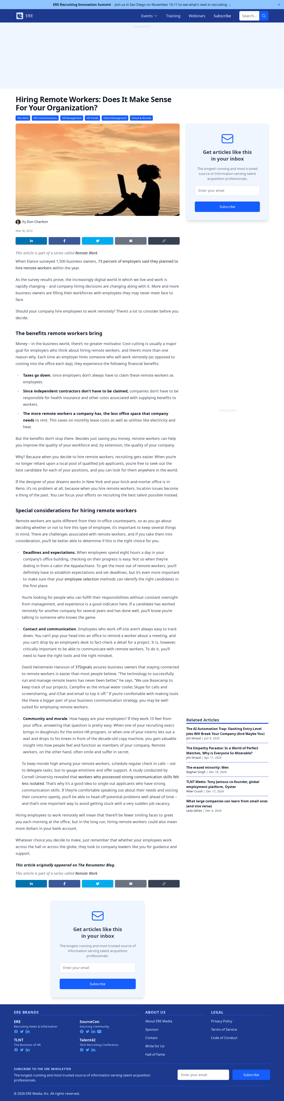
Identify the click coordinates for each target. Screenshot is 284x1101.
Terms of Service (224, 1029)
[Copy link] (164, 241)
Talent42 (87, 1039)
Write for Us (154, 1046)
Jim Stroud (193, 738)
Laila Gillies (194, 811)
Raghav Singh (196, 772)
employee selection (82, 578)
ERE (17, 1021)
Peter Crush (194, 791)
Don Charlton (37, 221)
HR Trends (92, 118)
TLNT (18, 1039)
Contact (151, 1037)
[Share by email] (130, 241)
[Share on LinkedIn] (31, 241)
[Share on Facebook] (64, 241)
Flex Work (22, 118)
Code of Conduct (224, 1037)
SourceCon (89, 1021)
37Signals (83, 666)
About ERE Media (158, 1021)
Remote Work (86, 252)
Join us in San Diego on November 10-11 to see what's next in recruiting (142, 4)
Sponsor (152, 1029)
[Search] (263, 16)
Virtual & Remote (141, 118)
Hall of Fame (155, 1054)
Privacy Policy (221, 1021)
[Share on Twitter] (97, 241)
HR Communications (45, 118)
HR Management (71, 118)
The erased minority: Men (207, 767)
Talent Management (115, 118)
